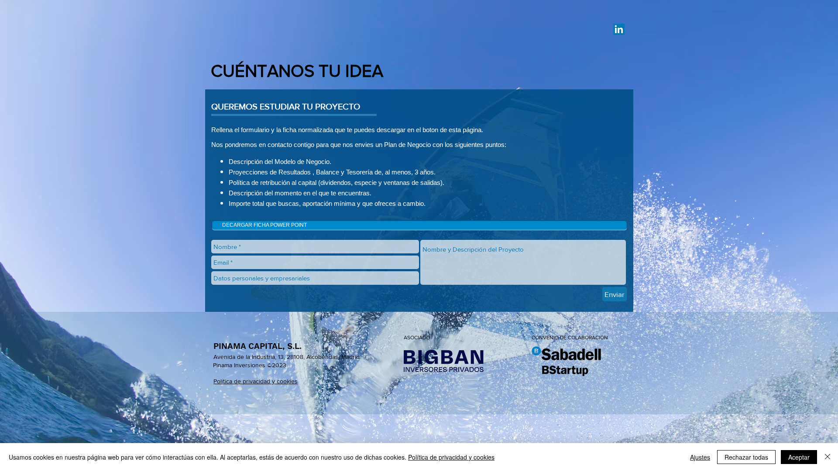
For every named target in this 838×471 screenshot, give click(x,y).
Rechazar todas (746, 457)
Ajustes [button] (700, 457)
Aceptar (799, 457)
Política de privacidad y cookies (451, 457)
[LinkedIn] (619, 29)
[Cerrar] (827, 457)
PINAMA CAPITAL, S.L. (257, 346)
